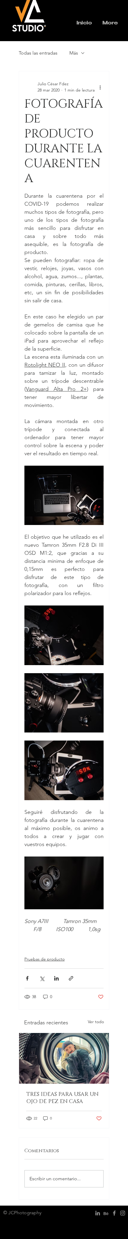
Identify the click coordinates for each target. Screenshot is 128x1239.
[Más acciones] (100, 87)
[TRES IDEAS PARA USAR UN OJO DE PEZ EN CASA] (64, 1058)
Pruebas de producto (44, 959)
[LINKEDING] (97, 1213)
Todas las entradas (38, 53)
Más (73, 53)
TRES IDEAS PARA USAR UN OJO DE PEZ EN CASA (62, 1098)
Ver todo (96, 1021)
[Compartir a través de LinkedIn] (56, 978)
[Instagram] (122, 1213)
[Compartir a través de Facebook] (27, 978)
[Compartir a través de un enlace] (71, 978)
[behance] (106, 1213)
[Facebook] (114, 1213)
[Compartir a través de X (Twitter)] (42, 978)
